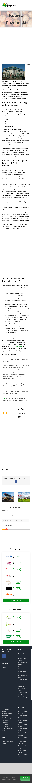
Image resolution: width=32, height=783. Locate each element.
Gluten (4, 667)
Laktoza (4, 669)
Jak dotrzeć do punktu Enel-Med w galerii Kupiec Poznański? (15, 399)
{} (19, 520)
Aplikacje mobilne (7, 730)
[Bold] (4, 520)
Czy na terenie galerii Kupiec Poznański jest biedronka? (14, 385)
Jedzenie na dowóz (7, 728)
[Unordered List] (12, 520)
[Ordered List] (11, 520)
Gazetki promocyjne (7, 718)
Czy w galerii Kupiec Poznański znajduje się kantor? (15, 392)
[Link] (18, 520)
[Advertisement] (16, 47)
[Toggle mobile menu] (29, 5)
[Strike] (9, 520)
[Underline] (7, 520)
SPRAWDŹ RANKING (16, 600)
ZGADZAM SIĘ (25, 778)
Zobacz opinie (8, 564)
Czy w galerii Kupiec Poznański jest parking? (15, 360)
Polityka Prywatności (7, 741)
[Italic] (5, 520)
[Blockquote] (14, 520)
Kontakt (4, 743)
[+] (21, 520)
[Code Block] (16, 520)
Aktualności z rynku (7, 722)
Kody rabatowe (6, 720)
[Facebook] (4, 656)
